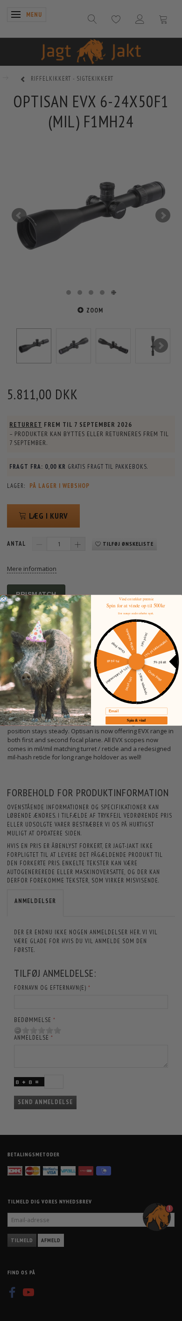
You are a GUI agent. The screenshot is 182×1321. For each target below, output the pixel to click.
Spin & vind (136, 720)
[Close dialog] (4, 598)
